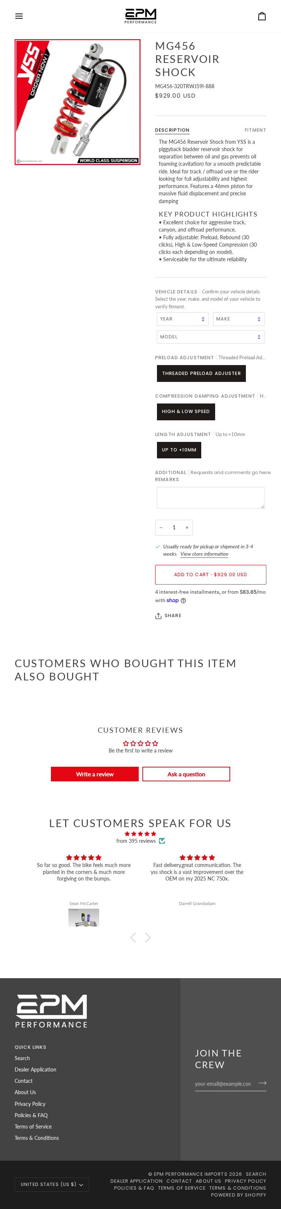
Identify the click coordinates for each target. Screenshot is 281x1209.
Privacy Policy (30, 1104)
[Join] (260, 1083)
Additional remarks (210, 476)
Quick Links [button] (30, 1047)
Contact (24, 1081)
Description (172, 130)
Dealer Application (35, 1070)
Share (173, 615)
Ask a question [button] (186, 773)
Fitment (255, 130)
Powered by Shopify (238, 1195)
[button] (135, 937)
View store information (204, 554)
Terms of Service (33, 1127)
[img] (140, 833)
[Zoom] (77, 102)
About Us (25, 1092)
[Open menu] (26, 16)
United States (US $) (49, 1184)
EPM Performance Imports (191, 1174)
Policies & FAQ (31, 1115)
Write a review (95, 773)
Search (22, 1058)
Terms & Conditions (37, 1138)
